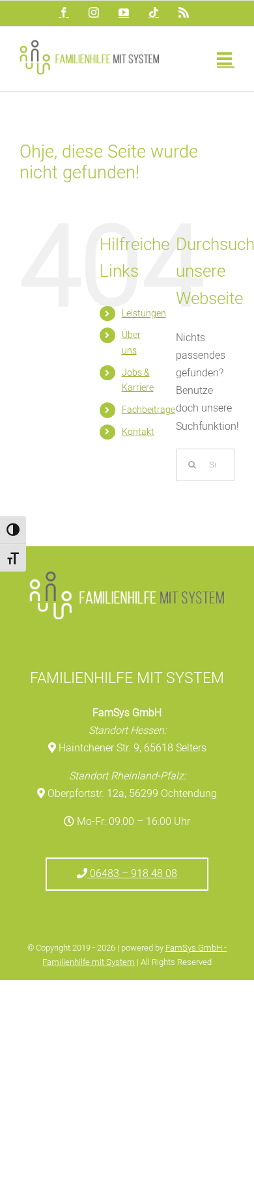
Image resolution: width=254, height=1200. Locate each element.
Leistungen (144, 313)
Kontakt (138, 432)
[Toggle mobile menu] (225, 58)
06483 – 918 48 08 (132, 874)
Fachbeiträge (148, 410)
